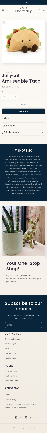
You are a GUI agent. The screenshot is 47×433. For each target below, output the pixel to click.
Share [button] (6, 118)
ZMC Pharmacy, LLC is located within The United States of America (22, 406)
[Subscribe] (39, 325)
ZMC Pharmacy (20, 428)
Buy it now (23, 111)
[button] (2, 9)
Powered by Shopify (29, 428)
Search (8, 394)
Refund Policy (10, 400)
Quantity (5, 92)
